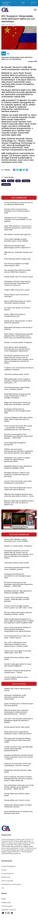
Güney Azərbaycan (8, 866)
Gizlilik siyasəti (6, 906)
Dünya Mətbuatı (7, 873)
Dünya (3, 870)
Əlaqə (3, 899)
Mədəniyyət (5, 877)
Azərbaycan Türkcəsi (6, 3)
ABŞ (18, 181)
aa (8, 53)
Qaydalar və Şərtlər (8, 910)
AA (3, 53)
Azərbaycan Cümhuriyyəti (11, 884)
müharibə (6, 184)
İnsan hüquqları (7, 881)
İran (2, 888)
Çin (3, 181)
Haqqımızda (6, 902)
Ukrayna (26, 181)
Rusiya (10, 181)
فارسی (23, 3)
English (33, 3)
